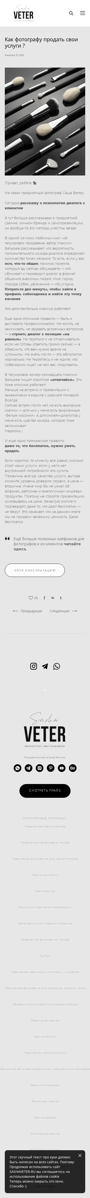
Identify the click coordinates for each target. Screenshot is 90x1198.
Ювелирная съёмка (45, 1021)
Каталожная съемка (45, 1134)
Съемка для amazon (45, 1085)
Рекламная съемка (45, 1101)
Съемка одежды (45, 1118)
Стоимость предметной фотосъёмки (45, 907)
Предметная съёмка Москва (45, 827)
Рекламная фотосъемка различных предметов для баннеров (45, 1069)
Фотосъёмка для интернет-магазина (45, 924)
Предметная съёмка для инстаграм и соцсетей (45, 972)
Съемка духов (45, 891)
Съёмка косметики (45, 875)
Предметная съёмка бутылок (45, 1053)
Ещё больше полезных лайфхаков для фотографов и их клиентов (48, 543)
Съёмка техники (45, 1037)
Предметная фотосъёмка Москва (45, 940)
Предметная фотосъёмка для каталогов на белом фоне (45, 988)
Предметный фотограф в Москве (45, 843)
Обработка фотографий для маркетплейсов (45, 1004)
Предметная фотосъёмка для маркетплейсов (45, 859)
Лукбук (45, 956)
